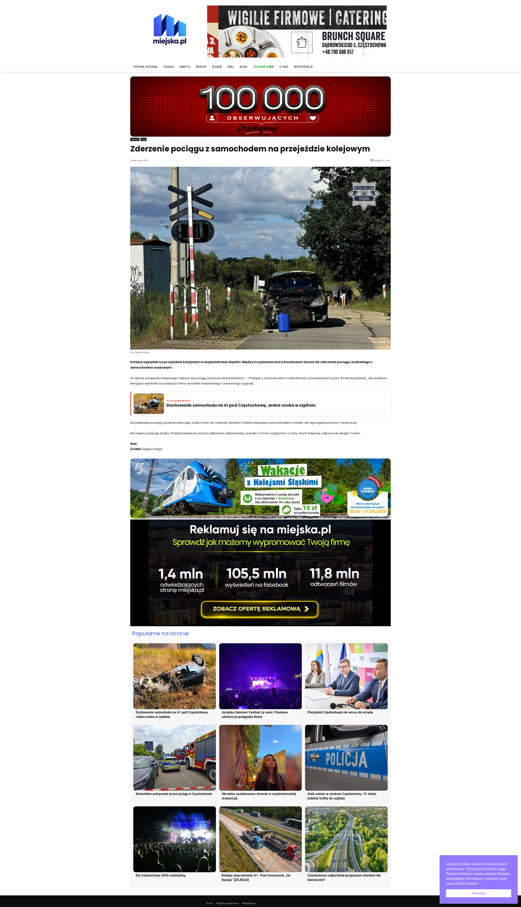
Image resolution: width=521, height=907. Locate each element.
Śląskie (134, 139)
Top (143, 139)
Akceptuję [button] (479, 893)
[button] (480, 883)
